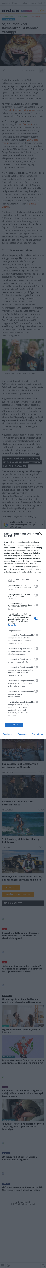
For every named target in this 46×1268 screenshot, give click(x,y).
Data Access (23, 734)
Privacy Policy (37, 734)
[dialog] (23, 634)
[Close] (41, 534)
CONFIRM (14, 725)
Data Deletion (8, 734)
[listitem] (23, 580)
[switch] (36, 586)
